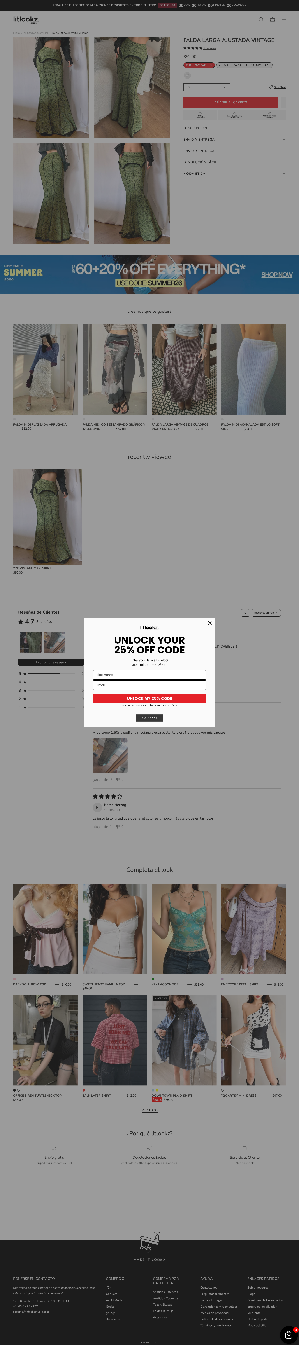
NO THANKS (149, 717)
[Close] (210, 623)
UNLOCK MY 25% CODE (149, 698)
